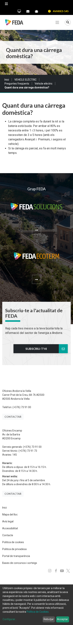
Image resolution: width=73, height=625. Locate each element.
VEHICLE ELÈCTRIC (25, 79)
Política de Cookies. (38, 611)
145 (14, 454)
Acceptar (62, 619)
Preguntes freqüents (16, 83)
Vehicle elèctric (43, 83)
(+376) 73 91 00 (22, 407)
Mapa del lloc (10, 514)
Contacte (7, 535)
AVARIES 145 (61, 11)
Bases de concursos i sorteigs (19, 562)
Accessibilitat (10, 528)
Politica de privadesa (14, 549)
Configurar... (10, 619)
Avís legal (7, 521)
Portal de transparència (16, 556)
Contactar (12, 416)
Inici (6, 79)
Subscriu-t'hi (36, 348)
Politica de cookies (13, 542)
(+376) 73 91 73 (28, 450)
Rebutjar (49, 619)
